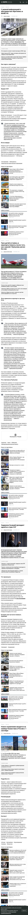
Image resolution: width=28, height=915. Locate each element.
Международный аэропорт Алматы (10, 444)
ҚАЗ (23, 2)
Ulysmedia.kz (18, 42)
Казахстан (10, 844)
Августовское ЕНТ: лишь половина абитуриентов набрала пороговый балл (13, 54)
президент (4, 647)
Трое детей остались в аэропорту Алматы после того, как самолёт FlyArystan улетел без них (16, 215)
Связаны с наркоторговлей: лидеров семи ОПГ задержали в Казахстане (13, 564)
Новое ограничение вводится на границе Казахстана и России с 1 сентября (18, 226)
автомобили (10, 842)
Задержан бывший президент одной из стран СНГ (17, 221)
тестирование (5, 161)
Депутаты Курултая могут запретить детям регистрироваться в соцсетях (12, 293)
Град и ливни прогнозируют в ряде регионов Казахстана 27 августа (12, 773)
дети (9, 442)
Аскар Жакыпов (7, 733)
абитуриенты (13, 161)
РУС (26, 2)
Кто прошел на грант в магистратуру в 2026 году (13, 51)
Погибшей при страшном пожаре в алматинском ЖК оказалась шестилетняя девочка (16, 233)
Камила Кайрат (7, 16)
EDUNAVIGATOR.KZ (16, 126)
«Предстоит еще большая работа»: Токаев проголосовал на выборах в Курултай (12, 571)
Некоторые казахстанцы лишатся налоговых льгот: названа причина (12, 770)
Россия (3, 842)
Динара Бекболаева (8, 251)
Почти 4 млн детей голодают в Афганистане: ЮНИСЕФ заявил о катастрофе (12, 286)
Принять (24, 910)
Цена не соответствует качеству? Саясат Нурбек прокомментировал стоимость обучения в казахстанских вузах (13, 58)
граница (4, 844)
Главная (2, 7)
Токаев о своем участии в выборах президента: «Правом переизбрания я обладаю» (13, 568)
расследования (20, 598)
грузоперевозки (18, 842)
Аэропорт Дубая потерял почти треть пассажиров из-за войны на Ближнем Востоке (14, 289)
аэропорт (4, 442)
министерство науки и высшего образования (12, 163)
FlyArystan (14, 442)
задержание (11, 647)
